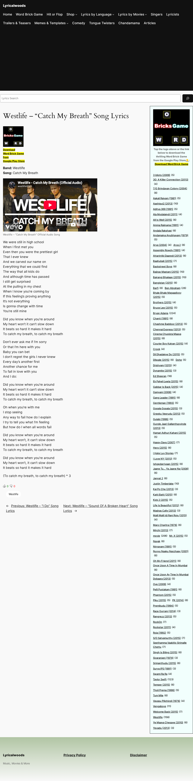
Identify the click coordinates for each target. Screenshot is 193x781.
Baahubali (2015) (165, 260)
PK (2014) (180, 600)
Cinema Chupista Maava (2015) (167, 336)
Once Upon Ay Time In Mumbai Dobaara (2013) (170, 576)
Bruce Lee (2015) (165, 307)
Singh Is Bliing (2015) (167, 652)
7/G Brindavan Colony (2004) (170, 190)
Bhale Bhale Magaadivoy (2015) (167, 295)
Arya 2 (179, 244)
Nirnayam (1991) (164, 546)
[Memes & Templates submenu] (67, 23)
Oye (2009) (162, 584)
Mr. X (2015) (178, 535)
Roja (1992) (161, 632)
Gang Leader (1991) (166, 397)
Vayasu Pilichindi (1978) (169, 700)
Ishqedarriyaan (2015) (168, 463)
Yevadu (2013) (163, 727)
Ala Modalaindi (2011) (167, 214)
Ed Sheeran (162, 376)
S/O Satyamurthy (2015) (169, 637)
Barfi (158, 287)
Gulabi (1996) (163, 419)
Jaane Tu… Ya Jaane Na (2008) (171, 470)
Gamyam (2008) (164, 392)
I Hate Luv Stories (165, 453)
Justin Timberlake (166, 483)
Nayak (159, 541)
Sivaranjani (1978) (165, 657)
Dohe (181, 359)
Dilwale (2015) (163, 359)
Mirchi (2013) (163, 530)
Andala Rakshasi (164, 230)
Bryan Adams (164, 313)
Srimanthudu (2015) (166, 663)
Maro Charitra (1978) (167, 524)
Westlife (13, 494)
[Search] (187, 98)
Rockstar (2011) (164, 627)
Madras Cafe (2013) (166, 510)
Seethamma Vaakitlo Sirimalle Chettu (170, 645)
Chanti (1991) (163, 318)
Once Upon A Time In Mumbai (170, 567)
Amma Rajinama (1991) (168, 225)
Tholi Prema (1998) (166, 690)
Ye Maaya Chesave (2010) (170, 722)
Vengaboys (162, 706)
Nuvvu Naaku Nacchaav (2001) (170, 553)
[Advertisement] (96, 59)
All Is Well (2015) (164, 219)
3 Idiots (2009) (164, 174)
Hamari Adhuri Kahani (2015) (169, 435)
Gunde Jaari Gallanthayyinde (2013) (169, 426)
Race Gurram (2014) (167, 611)
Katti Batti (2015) (165, 494)
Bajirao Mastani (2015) (168, 271)
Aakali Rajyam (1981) (167, 198)
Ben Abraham (175, 287)
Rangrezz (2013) (164, 616)
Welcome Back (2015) (167, 711)
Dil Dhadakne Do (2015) (168, 354)
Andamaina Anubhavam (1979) (170, 237)
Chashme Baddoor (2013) (170, 323)
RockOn (159, 621)
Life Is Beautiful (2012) (168, 505)
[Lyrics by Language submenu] (113, 14)
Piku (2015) (161, 600)
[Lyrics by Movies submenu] (146, 14)
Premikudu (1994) (165, 605)
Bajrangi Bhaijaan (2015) (169, 277)
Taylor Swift (163, 679)
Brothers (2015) (164, 302)
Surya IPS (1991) (164, 668)
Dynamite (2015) (164, 370)
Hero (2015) (162, 447)
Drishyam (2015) (164, 365)
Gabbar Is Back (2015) (168, 386)
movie (160, 535)
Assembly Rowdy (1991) (169, 250)
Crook (159, 349)
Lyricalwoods (14, 6)
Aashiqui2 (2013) (165, 203)
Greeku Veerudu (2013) (169, 413)
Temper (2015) (163, 684)
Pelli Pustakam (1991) (167, 589)
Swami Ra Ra (162, 673)
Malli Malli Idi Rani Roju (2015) (170, 517)
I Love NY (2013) (165, 458)
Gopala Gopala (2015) (167, 408)
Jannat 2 (160, 478)
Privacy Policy (75, 755)
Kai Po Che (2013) (165, 489)
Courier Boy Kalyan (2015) (170, 343)
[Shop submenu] (76, 14)
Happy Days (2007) (166, 442)
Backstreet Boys (165, 266)
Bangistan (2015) (165, 282)
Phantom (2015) (164, 594)
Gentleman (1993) (165, 402)
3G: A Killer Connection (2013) (170, 181)
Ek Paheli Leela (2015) (168, 381)
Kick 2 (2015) (162, 499)
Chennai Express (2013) (169, 329)
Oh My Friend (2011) (167, 560)
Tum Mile (160, 695)
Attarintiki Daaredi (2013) (169, 255)
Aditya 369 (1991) (165, 209)
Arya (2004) (162, 244)
